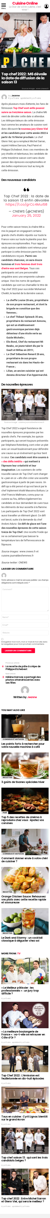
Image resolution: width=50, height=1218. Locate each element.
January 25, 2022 (26, 215)
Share (5, 392)
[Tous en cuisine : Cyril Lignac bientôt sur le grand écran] (25, 1100)
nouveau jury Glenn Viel (34, 128)
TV (18, 953)
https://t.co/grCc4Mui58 (26, 204)
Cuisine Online (25, 3)
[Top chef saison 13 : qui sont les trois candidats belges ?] (25, 1141)
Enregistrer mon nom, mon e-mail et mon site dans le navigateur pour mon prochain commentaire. (24, 643)
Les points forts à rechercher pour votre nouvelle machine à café (23, 745)
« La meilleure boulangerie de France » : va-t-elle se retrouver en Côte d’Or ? (23, 1034)
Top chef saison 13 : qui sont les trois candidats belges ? (24, 1159)
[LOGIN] (46, 6)
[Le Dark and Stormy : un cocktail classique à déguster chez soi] (25, 921)
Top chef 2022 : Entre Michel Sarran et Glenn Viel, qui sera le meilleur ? (23, 1200)
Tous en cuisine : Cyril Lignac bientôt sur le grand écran (24, 1118)
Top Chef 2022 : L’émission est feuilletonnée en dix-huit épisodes (22, 1077)
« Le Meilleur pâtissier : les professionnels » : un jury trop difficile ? (20, 991)
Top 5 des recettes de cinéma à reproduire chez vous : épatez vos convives (22, 820)
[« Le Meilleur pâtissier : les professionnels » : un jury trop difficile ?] (25, 971)
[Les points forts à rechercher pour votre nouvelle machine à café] (25, 727)
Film (5, 812)
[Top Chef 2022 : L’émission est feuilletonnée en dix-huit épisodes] (25, 1059)
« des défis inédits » (12, 461)
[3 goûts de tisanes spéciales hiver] (25, 765)
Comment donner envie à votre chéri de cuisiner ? (24, 859)
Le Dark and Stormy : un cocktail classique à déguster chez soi (21, 939)
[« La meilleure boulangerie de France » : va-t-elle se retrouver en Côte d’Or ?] (25, 1015)
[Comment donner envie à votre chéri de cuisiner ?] (25, 842)
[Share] (25, 404)
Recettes (7, 777)
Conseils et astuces (13, 739)
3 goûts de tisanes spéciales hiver (23, 782)
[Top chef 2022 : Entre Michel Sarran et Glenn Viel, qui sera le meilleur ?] (25, 1182)
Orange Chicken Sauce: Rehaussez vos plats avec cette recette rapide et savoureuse (23, 899)
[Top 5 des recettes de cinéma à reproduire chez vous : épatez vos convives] (25, 801)
